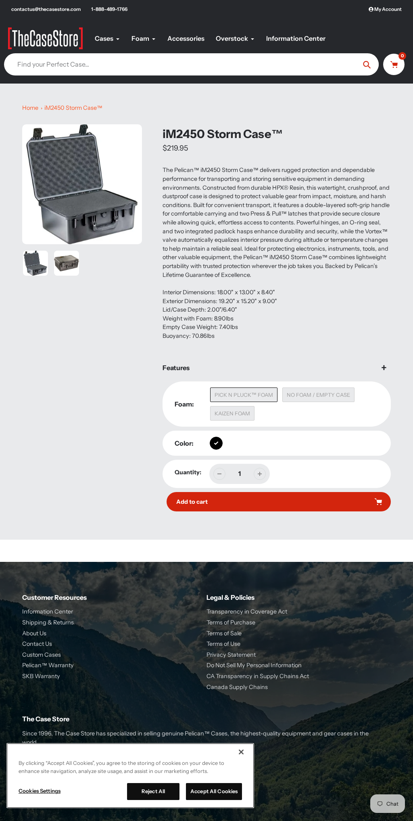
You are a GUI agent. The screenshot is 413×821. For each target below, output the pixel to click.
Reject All (153, 791)
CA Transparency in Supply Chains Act (257, 676)
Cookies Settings (39, 790)
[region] (130, 775)
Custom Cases (41, 654)
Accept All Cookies (214, 791)
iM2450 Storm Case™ (73, 107)
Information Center (47, 611)
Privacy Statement (231, 654)
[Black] (216, 443)
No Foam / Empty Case (318, 395)
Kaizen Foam (232, 413)
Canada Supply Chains (237, 687)
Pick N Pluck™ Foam (244, 395)
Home (30, 107)
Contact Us (37, 643)
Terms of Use (223, 643)
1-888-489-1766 (109, 9)
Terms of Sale (224, 633)
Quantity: (188, 472)
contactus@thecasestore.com (46, 9)
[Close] (241, 752)
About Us (34, 633)
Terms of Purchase (230, 622)
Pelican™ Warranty (48, 665)
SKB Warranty (41, 676)
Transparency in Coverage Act (246, 611)
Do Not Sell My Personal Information (254, 665)
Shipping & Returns (48, 622)
